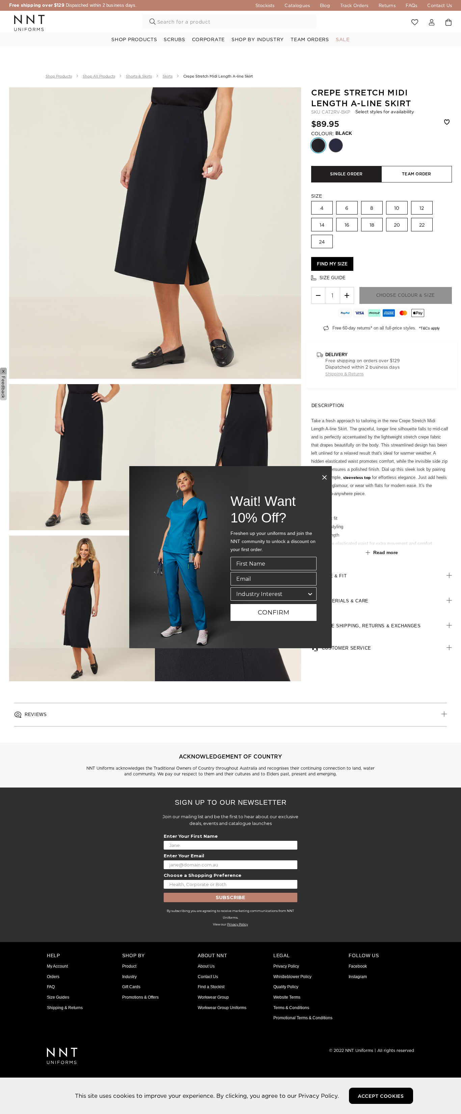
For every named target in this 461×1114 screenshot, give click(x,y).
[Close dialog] (324, 477)
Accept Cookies (381, 1096)
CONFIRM (274, 612)
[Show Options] (310, 594)
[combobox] (271, 594)
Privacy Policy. (318, 1095)
